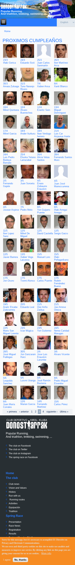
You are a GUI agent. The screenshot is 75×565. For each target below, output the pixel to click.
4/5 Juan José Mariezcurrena (61, 183)
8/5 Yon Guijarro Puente (43, 210)
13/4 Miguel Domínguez (60, 110)
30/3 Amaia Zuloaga (11, 85)
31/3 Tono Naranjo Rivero (27, 86)
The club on (14, 449)
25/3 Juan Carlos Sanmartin (43, 63)
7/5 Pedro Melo (26, 208)
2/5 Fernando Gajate (8, 183)
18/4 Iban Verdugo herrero (44, 133)
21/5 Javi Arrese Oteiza (60, 307)
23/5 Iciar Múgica (26, 329)
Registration (15, 530)
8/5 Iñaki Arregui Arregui (60, 210)
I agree (7, 559)
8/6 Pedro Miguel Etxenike (61, 381)
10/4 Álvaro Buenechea (26, 110)
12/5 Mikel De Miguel (25, 233)
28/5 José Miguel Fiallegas (9, 354)
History (12, 492)
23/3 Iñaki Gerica (9, 61)
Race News (14, 526)
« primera (12, 411)
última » (64, 411)
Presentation (15, 522)
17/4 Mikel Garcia (9, 132)
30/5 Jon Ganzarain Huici (28, 354)
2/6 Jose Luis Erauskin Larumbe (42, 355)
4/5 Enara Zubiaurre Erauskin (42, 184)
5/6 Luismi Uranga (27, 379)
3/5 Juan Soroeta (27, 182)
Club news (14, 484)
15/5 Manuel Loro (43, 255)
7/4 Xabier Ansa (43, 85)
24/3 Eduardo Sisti (27, 61)
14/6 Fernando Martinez (42, 404)
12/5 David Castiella (45, 232)
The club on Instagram (20, 453)
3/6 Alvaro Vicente (62, 353)
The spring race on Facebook (23, 457)
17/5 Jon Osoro (8, 279)
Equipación (14, 507)
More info (46, 553)
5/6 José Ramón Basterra (43, 380)
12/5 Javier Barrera (10, 255)
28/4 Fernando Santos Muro (63, 157)
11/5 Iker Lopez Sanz (8, 233)
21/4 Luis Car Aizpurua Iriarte (62, 133)
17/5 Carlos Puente (44, 279)
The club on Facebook (20, 445)
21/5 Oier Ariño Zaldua (42, 307)
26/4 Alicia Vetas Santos (43, 157)
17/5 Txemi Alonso (27, 279)
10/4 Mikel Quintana (11, 108)
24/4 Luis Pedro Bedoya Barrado (8, 158)
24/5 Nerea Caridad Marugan (61, 331)
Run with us (14, 495)
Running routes (17, 499)
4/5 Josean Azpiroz (11, 208)
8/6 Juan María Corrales (9, 404)
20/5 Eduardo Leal (27, 305)
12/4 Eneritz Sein (43, 108)
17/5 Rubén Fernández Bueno (59, 282)
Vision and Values (18, 488)
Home (7, 31)
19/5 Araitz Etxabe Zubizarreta (10, 307)
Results (12, 533)
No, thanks (20, 559)
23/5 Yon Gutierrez (44, 329)
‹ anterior (24, 411)
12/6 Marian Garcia (27, 402)
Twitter (23, 449)
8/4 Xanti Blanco (61, 85)
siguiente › (51, 411)
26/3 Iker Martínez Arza (61, 63)
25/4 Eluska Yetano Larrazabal (28, 157)
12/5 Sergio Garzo (61, 232)
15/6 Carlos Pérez (61, 403)
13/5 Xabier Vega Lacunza (26, 257)
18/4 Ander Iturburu (27, 132)
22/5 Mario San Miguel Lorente (11, 331)
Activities (13, 503)
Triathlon (13, 511)
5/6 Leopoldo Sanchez (8, 381)
